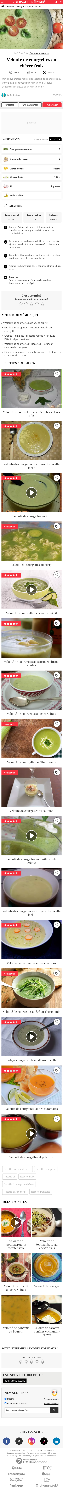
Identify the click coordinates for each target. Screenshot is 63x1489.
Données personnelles (16, 1453)
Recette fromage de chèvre (19, 1184)
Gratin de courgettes (15, 327)
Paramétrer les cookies (36, 1453)
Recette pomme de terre (17, 1169)
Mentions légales (14, 1456)
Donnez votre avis (39, 53)
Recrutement (49, 1450)
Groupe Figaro (28, 1456)
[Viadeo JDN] (47, 1480)
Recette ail (9, 1176)
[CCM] (16, 1468)
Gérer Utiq (52, 1453)
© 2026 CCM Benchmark (46, 1456)
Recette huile (27, 1176)
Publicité (38, 1450)
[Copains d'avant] (16, 1480)
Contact (30, 1450)
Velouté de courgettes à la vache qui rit (25, 322)
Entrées (10, 6)
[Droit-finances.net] (47, 1474)
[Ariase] (16, 1485)
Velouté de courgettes (16, 343)
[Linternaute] (16, 1474)
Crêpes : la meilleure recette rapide (23, 335)
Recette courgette (46, 1169)
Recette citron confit (15, 1191)
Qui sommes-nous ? (17, 1450)
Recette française (40, 1191)
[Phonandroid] (47, 1486)
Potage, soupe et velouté (29, 6)
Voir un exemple (51, 1399)
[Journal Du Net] (47, 1468)
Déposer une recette (15, 1381)
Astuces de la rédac (16, 1403)
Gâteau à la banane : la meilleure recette (26, 352)
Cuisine (10, 1399)
